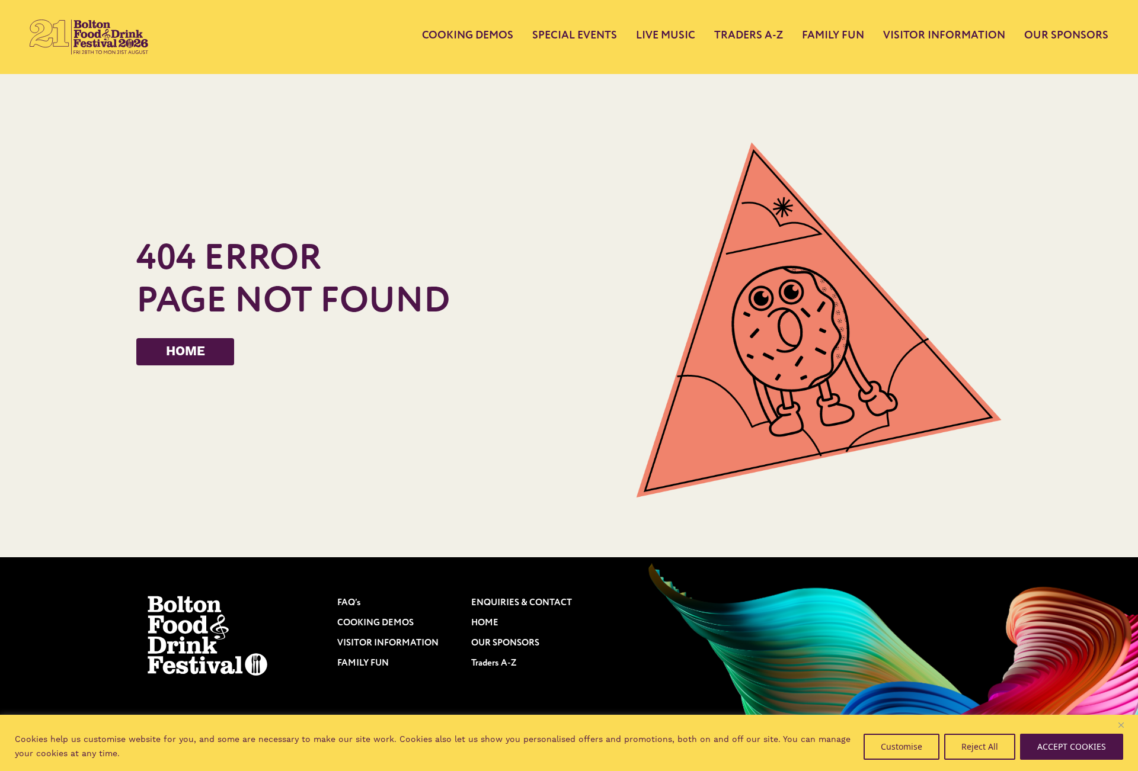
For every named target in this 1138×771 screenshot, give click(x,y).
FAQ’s (349, 602)
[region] (569, 743)
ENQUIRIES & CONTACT (521, 602)
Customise (901, 746)
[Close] (1125, 725)
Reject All (979, 746)
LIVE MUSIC (665, 35)
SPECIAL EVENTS (574, 36)
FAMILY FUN (833, 35)
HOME (185, 351)
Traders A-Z (748, 35)
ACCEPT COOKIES (1071, 746)
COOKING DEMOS (467, 36)
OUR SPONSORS (1066, 35)
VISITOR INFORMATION (944, 36)
